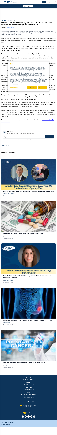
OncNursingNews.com (28, 389)
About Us (28, 377)
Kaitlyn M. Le (7, 322)
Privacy (28, 392)
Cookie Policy (15, 83)
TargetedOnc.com (28, 386)
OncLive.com (28, 387)
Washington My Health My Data (28, 396)
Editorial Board (28, 381)
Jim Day (13, 193)
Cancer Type (27, 6)
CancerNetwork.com (28, 384)
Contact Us (28, 382)
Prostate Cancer (5, 145)
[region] (28, 76)
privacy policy (29, 139)
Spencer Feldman (8, 236)
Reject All (32, 87)
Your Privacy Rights (28, 397)
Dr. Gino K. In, (7, 193)
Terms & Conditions (28, 391)
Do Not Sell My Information (28, 394)
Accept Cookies (42, 87)
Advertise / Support (28, 379)
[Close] (47, 62)
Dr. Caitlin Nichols (8, 280)
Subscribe (49, 137)
